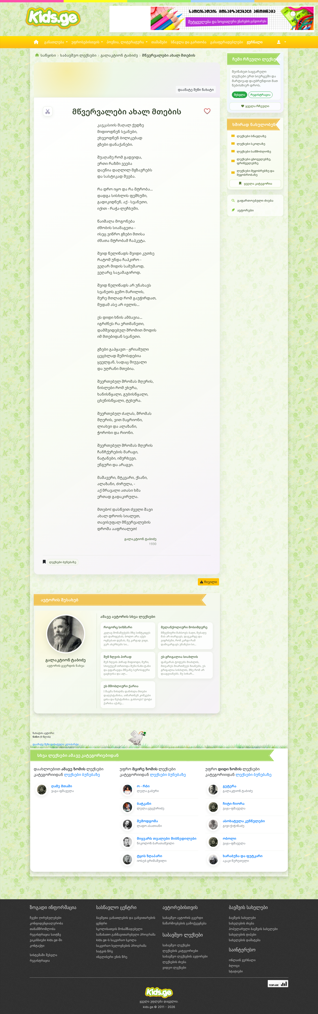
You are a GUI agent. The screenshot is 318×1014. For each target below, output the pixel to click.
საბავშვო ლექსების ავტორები (185, 956)
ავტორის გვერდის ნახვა (65, 666)
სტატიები (236, 971)
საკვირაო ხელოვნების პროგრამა (121, 945)
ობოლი (229, 838)
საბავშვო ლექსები (78, 55)
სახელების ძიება (241, 923)
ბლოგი (234, 965)
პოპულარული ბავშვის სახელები (253, 929)
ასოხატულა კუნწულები (244, 821)
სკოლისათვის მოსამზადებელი (119, 929)
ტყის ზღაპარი (149, 856)
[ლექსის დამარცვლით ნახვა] (48, 111)
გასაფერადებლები (226, 42)
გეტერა (229, 786)
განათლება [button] (54, 42)
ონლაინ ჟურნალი (242, 960)
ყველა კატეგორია (258, 184)
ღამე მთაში (61, 786)
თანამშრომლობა (42, 929)
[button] (280, 42)
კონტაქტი (37, 945)
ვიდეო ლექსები (174, 967)
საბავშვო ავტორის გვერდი (182, 917)
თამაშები (159, 42)
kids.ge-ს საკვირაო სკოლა (116, 940)
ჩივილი (210, 582)
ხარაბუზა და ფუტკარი (243, 856)
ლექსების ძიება (174, 962)
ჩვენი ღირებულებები (45, 917)
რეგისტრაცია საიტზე (45, 934)
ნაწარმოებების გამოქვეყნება (184, 923)
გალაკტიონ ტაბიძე (119, 55)
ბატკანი (144, 803)
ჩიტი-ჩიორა (233, 803)
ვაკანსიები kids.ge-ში (46, 940)
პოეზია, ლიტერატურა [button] (126, 42)
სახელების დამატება (244, 940)
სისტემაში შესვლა (43, 955)
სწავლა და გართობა (188, 42)
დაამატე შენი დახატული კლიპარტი (56, 744)
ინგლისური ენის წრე (111, 957)
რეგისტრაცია (260, 95)
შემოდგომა (147, 821)
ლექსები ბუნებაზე (62, 562)
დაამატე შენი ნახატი (196, 89)
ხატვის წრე (104, 951)
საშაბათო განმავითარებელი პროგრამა (126, 934)
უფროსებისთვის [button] (85, 42)
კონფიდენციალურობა (46, 923)
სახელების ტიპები (242, 934)
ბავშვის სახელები (242, 917)
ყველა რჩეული (257, 106)
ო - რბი (143, 786)
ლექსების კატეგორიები (180, 951)
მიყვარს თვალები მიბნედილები (166, 838)
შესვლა (239, 95)
